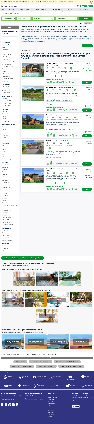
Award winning (7, 159)
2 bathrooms (6, 185)
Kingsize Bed (6, 215)
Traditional (6, 248)
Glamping (5, 59)
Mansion (5, 71)
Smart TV (5, 137)
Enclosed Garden (7, 220)
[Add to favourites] (78, 6)
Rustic (4, 246)
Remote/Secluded (7, 240)
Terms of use (50, 420)
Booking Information (52, 397)
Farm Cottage (6, 57)
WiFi (4, 140)
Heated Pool (6, 114)
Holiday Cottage (7, 64)
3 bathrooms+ (7, 187)
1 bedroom (6, 164)
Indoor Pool (6, 116)
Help (49, 405)
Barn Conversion (7, 47)
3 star (4, 156)
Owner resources (51, 410)
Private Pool (6, 121)
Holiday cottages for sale (53, 406)
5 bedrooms (6, 174)
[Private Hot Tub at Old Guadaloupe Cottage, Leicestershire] (33, 70)
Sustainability (51, 418)
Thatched (5, 81)
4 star (4, 154)
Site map (50, 416)
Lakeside (5, 233)
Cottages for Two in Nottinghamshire (22, 366)
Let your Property (51, 408)
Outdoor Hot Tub (7, 105)
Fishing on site (7, 210)
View (86, 82)
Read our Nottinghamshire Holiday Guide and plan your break (23, 258)
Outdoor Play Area (8, 224)
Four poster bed (7, 217)
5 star (4, 151)
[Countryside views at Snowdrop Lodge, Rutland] (33, 93)
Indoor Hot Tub (7, 101)
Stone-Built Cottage (8, 78)
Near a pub (6, 238)
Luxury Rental (6, 69)
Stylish (4, 251)
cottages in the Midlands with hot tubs (65, 40)
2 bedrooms (6, 167)
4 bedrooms (6, 172)
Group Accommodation (9, 61)
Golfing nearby (7, 212)
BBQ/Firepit (6, 203)
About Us (50, 395)
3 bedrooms (6, 169)
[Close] (91, 2)
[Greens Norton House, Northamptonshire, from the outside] (33, 175)
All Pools (5, 111)
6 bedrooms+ (6, 177)
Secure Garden (7, 222)
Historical (5, 208)
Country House (7, 54)
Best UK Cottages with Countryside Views (80, 395)
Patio (4, 200)
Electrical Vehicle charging (10, 205)
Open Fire (5, 195)
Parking (5, 198)
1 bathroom (6, 182)
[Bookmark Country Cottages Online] (80, 6)
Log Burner (6, 193)
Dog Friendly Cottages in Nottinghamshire (67, 361)
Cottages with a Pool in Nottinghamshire (71, 366)
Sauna (4, 129)
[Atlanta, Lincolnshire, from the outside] (33, 147)
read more (87, 46)
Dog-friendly (6, 87)
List (85, 6)
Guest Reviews (51, 401)
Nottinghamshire (20, 361)
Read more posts (75, 400)
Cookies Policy (51, 399)
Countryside (6, 230)
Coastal (5, 52)
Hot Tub (5, 98)
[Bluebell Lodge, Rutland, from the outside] (33, 121)
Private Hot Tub (7, 103)
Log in (90, 6)
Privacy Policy (51, 414)
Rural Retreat (6, 76)
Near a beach (6, 235)
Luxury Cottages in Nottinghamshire (40, 361)
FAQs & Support (51, 403)
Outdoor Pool (6, 119)
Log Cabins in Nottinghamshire (46, 366)
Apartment (6, 45)
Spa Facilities (6, 127)
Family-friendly (7, 92)
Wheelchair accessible (8, 146)
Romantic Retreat (7, 74)
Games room (6, 135)
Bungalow (5, 49)
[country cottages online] (9, 6)
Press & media (51, 412)
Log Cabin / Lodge (8, 66)
